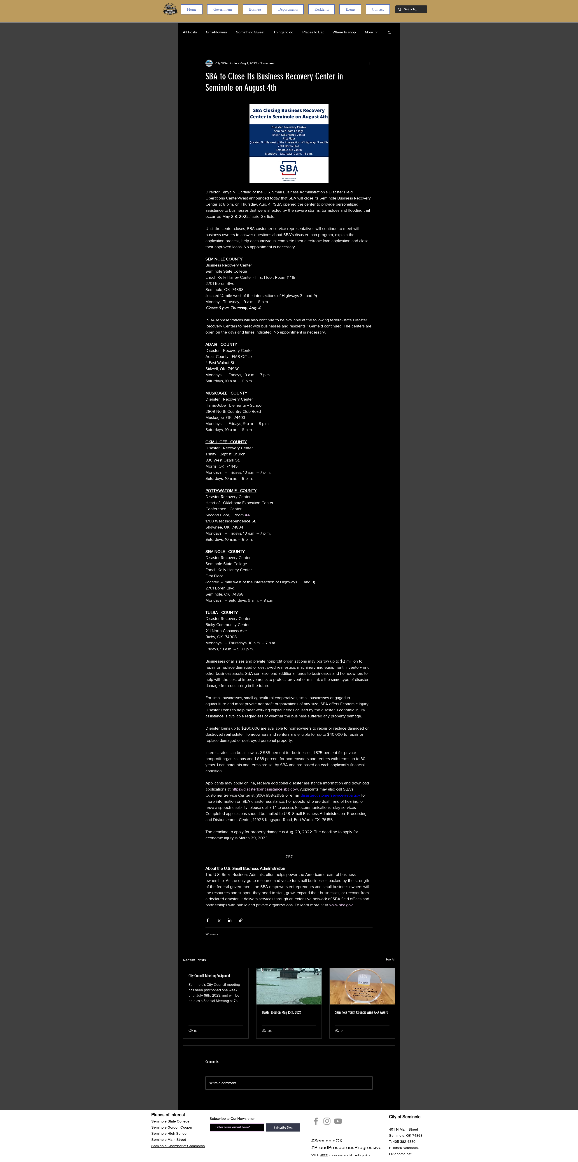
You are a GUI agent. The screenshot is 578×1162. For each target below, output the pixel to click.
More (369, 32)
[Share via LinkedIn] (230, 920)
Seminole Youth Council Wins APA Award (361, 1012)
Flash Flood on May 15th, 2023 (281, 1012)
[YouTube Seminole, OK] (338, 1121)
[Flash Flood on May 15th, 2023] (289, 986)
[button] (222, 9)
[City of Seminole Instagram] (327, 1121)
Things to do (283, 32)
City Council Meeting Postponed (209, 975)
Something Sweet (250, 32)
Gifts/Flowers (216, 32)
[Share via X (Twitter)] (219, 920)
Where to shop (344, 32)
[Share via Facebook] (207, 920)
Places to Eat (313, 32)
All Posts (190, 32)
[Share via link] (241, 920)
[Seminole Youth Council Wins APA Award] (362, 986)
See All (390, 959)
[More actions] (370, 63)
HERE (324, 1155)
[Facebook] (316, 1121)
